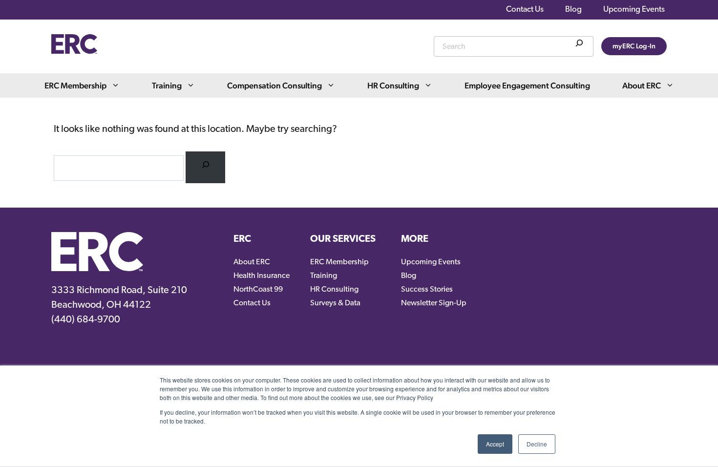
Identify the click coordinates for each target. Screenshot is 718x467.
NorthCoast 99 (258, 290)
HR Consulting (393, 85)
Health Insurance (261, 276)
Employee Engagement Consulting (527, 85)
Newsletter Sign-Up (433, 303)
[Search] (579, 45)
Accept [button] (495, 444)
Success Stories (427, 290)
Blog (573, 9)
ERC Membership (75, 85)
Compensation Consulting (274, 85)
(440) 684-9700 (85, 320)
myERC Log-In (633, 46)
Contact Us (525, 9)
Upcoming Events (634, 9)
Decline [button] (537, 444)
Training (167, 85)
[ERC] (74, 51)
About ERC (641, 85)
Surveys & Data (335, 303)
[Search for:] (205, 167)
